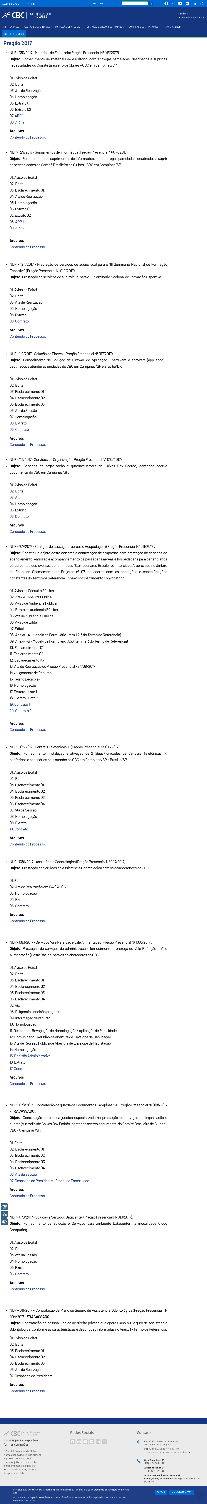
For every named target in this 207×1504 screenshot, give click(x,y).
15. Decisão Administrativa (30, 1056)
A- (29, 4)
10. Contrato (19, 829)
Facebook (166, 3)
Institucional (11, 27)
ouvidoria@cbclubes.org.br (191, 17)
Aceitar (161, 1492)
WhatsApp (201, 3)
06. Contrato (19, 321)
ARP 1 (19, 116)
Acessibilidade (10, 4)
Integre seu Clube (14, 34)
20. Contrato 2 (20, 711)
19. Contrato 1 (20, 704)
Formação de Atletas (67, 27)
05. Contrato (19, 906)
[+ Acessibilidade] (4, 1221)
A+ (23, 4)
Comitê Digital (100, 4)
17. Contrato (18, 1069)
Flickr (187, 3)
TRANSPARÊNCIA (172, 27)
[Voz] (4, 1214)
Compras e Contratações (143, 27)
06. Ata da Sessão (23, 1174)
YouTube (180, 3)
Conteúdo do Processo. (28, 137)
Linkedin (194, 3)
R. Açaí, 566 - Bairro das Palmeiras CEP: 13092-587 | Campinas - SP (161, 1443)
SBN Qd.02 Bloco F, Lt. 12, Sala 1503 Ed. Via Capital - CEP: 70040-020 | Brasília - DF (167, 1451)
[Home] (28, 15)
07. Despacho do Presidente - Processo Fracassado (49, 1181)
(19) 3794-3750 (154, 1463)
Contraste (34, 4)
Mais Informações (181, 1492)
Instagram (173, 3)
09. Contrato (19, 430)
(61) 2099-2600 (154, 1471)
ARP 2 (19, 122)
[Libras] (4, 1206)
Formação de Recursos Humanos (104, 27)
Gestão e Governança (37, 27)
